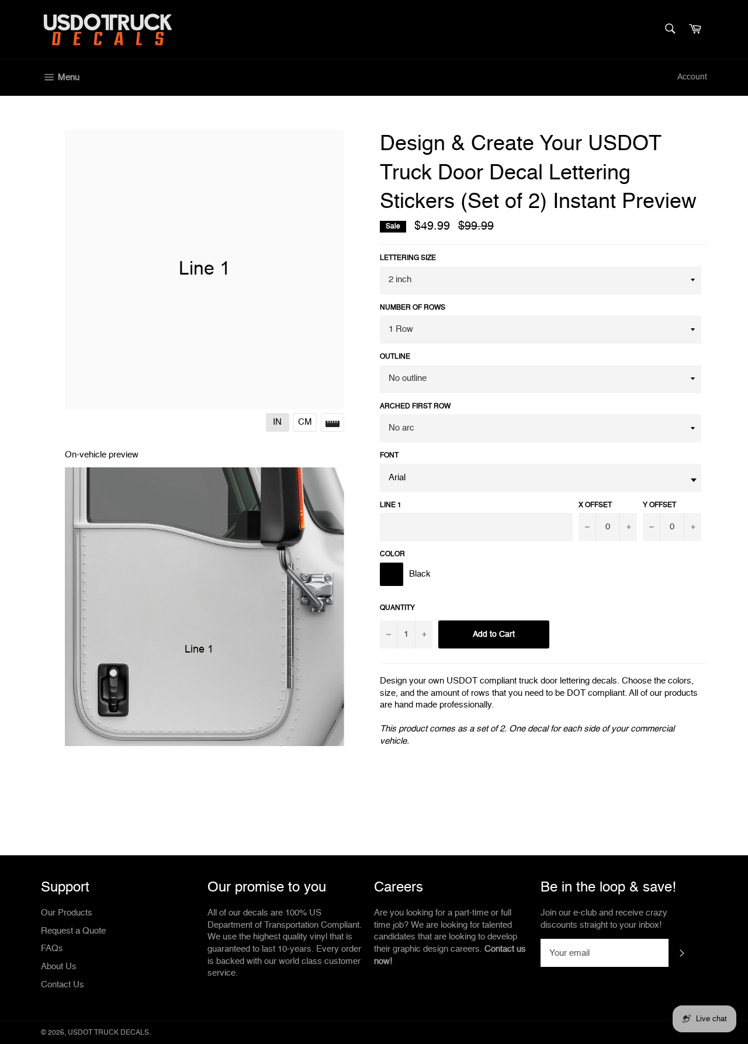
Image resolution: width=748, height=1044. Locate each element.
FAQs (52, 948)
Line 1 (390, 505)
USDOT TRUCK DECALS (108, 1032)
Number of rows (412, 307)
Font (389, 455)
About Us (59, 966)
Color (392, 554)
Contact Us (62, 984)
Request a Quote (73, 931)
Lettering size (408, 258)
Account (692, 77)
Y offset (659, 505)
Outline (395, 356)
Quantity (397, 608)
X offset (595, 505)
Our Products (66, 912)
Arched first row (415, 406)
